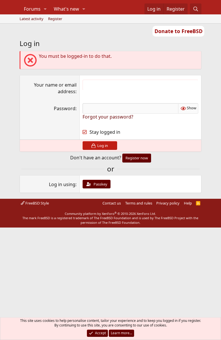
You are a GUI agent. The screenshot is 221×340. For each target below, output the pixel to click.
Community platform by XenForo (110, 213)
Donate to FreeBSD (179, 31)
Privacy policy (168, 203)
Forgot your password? (108, 117)
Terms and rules (138, 203)
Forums (32, 9)
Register (55, 18)
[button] (45, 8)
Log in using (62, 184)
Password (64, 108)
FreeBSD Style (36, 203)
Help (188, 203)
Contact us (111, 203)
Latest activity (31, 18)
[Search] (196, 8)
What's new (66, 9)
